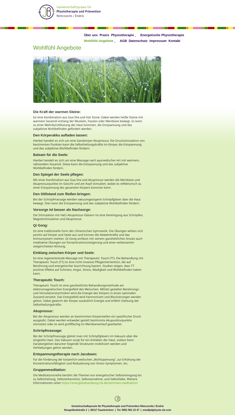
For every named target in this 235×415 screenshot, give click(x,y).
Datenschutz (138, 41)
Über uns (91, 35)
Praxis (104, 35)
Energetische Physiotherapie (162, 35)
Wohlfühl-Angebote (99, 42)
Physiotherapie (123, 36)
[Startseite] (69, 12)
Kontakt (174, 41)
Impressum (158, 41)
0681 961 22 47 (130, 409)
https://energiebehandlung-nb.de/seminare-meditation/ (100, 383)
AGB (123, 41)
